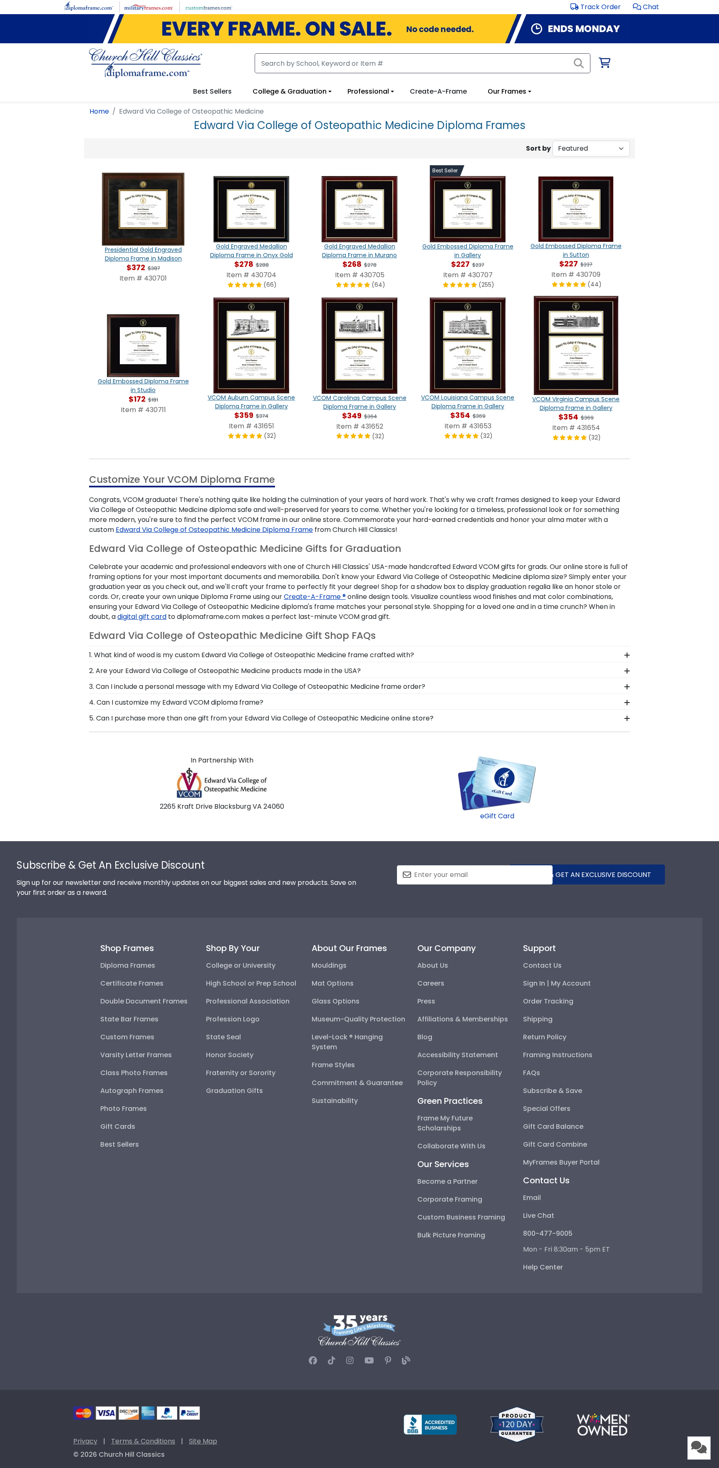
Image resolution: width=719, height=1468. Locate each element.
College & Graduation (290, 91)
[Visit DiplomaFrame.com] (88, 6)
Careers (430, 983)
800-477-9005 (548, 1233)
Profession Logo (233, 1019)
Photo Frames (123, 1108)
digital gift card (141, 616)
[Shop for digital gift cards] (497, 782)
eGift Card (497, 816)
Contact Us (542, 965)
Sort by (538, 148)
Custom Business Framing (461, 1217)
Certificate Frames (132, 983)
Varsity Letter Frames (136, 1055)
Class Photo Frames (134, 1073)
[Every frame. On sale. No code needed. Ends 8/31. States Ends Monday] (359, 28)
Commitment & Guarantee (357, 1083)
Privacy (85, 1441)
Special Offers (546, 1108)
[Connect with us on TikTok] (331, 1360)
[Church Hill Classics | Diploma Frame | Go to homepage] (145, 63)
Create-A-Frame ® (315, 596)
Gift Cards (117, 1126)
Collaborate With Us (451, 1146)
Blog (424, 1037)
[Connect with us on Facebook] (313, 1360)
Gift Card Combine (555, 1144)
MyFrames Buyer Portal (561, 1162)
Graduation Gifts (234, 1090)
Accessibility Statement (457, 1055)
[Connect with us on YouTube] (369, 1360)
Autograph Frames (132, 1090)
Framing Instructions (558, 1055)
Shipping (538, 1019)
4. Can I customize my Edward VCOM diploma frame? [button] (176, 702)
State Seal (223, 1037)
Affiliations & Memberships (462, 1019)
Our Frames (507, 91)
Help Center (543, 1267)
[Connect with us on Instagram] (350, 1360)
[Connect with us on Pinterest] (388, 1360)
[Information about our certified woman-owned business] (603, 1424)
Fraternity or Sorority (240, 1073)
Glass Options (336, 1001)
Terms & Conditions (143, 1441)
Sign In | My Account (557, 983)
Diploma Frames (127, 965)
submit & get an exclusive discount (587, 874)
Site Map (203, 1441)
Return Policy (544, 1037)
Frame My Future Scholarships (445, 1123)
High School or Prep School (251, 983)
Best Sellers (119, 1144)
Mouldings (329, 965)
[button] (646, 7)
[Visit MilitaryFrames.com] (148, 6)
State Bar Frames (129, 1019)
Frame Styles (333, 1065)
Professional (368, 91)
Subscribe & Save (552, 1090)
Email (532, 1197)
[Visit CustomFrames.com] (208, 6)
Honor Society (229, 1055)
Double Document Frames (144, 1001)
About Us (432, 965)
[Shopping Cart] (604, 64)
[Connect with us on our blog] (406, 1360)
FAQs (531, 1073)
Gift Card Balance (553, 1126)
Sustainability (335, 1100)
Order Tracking (548, 1001)
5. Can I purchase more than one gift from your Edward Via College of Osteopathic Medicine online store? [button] (261, 718)
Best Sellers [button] (212, 91)
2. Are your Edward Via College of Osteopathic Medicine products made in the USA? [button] (225, 671)
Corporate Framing (449, 1199)
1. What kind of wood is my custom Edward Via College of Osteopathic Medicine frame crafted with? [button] (251, 655)
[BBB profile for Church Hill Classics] (430, 1424)
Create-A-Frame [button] (438, 91)
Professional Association (248, 1001)
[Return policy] (516, 1424)
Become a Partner (447, 1181)
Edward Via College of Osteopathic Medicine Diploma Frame (214, 529)
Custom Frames (127, 1037)
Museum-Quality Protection (358, 1019)
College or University (240, 965)
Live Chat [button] (538, 1215)
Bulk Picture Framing (451, 1235)
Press (426, 1001)
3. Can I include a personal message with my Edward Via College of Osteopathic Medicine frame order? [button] (257, 686)
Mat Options (333, 983)
